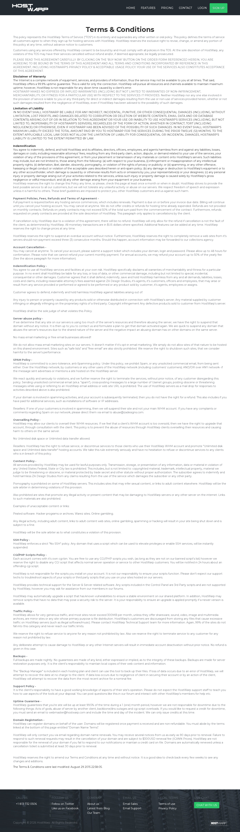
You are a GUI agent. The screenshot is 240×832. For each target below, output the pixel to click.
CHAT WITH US (206, 805)
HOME (130, 8)
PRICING (167, 8)
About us (93, 804)
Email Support (132, 808)
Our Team (93, 813)
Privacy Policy (167, 808)
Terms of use (166, 804)
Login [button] (202, 8)
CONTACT (185, 8)
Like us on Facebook (65, 808)
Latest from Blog (98, 808)
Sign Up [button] (218, 8)
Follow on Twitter (63, 804)
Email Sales (130, 804)
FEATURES (148, 8)
